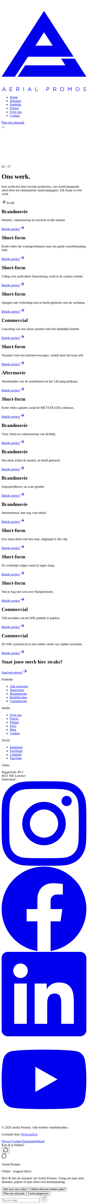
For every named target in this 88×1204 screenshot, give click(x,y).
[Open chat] (6, 1150)
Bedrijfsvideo (18, 697)
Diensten (15, 101)
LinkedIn (16, 754)
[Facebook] (44, 950)
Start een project (12, 672)
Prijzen (14, 108)
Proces (14, 718)
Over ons (16, 112)
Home (14, 97)
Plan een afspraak (13, 122)
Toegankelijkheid (33, 1141)
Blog (13, 729)
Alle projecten (19, 686)
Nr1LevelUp (29, 1134)
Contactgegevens (38, 1193)
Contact (15, 115)
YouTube (16, 758)
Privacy (6, 1141)
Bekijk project (11, 229)
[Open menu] (3, 127)
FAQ (13, 726)
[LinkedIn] (44, 1035)
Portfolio (15, 104)
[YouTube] (44, 1120)
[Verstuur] (43, 1199)
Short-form (17, 690)
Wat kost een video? (15, 1189)
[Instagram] (44, 864)
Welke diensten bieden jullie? (48, 1189)
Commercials (18, 701)
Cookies (16, 1141)
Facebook (16, 751)
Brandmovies (18, 693)
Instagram (16, 747)
